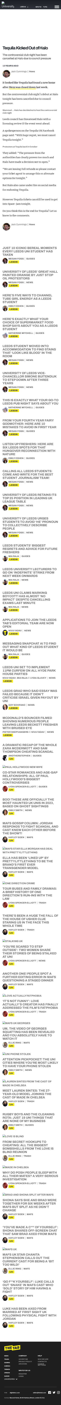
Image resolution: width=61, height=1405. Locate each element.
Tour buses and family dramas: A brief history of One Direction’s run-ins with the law (30, 893)
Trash (42, 903)
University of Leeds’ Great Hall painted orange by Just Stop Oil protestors (30, 275)
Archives (23, 1364)
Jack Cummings (19, 71)
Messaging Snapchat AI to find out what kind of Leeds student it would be (30, 647)
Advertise (23, 1359)
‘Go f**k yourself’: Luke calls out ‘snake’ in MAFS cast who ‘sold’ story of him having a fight (28, 1286)
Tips (45, 7)
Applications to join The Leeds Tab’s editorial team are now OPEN (29, 623)
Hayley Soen (16, 837)
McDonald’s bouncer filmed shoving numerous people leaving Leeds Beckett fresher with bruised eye (30, 723)
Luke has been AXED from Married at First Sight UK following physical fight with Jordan (29, 1313)
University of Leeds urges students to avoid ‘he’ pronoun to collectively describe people (30, 523)
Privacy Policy (25, 1361)
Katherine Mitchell (20, 333)
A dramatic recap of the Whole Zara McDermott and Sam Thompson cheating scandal (30, 748)
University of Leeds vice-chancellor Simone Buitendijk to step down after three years (29, 378)
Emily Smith (15, 810)
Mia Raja (13, 556)
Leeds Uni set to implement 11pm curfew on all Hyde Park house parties (29, 670)
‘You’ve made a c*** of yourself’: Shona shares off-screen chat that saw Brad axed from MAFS (30, 1230)
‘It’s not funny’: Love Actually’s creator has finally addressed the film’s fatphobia (30, 1004)
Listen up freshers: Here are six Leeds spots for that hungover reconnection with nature (29, 449)
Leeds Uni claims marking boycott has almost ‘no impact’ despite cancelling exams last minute (26, 598)
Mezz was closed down (22, 87)
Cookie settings (42, 1364)
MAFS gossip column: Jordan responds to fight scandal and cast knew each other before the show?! (30, 828)
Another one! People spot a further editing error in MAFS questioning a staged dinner (29, 977)
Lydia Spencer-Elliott (22, 786)
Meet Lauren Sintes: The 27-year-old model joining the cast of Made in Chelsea (27, 1094)
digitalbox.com (15, 1393)
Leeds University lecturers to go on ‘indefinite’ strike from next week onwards (30, 572)
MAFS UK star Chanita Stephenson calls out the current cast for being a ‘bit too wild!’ (28, 1259)
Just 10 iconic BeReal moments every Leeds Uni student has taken (30, 251)
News (32, 71)
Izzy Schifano (16, 705)
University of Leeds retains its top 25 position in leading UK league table (29, 498)
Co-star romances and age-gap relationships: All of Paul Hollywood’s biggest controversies (30, 777)
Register (23, 1374)
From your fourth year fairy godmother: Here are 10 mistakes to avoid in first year (29, 424)
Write (39, 7)
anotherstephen (19, 756)
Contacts (42, 1361)
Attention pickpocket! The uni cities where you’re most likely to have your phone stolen (30, 1063)
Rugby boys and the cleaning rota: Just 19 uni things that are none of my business (28, 1118)
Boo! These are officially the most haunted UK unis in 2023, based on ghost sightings (28, 803)
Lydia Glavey (38, 678)
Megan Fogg (16, 259)
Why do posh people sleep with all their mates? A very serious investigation (30, 1176)
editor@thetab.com (39, 1393)
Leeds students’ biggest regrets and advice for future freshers (30, 549)
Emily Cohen (16, 306)
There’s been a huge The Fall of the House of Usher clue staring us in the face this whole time (30, 920)
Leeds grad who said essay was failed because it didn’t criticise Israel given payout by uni (30, 696)
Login (21, 1376)
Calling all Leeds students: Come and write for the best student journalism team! (28, 474)
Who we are (43, 1359)
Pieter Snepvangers (15, 732)
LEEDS (13, 262)
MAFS (30, 837)
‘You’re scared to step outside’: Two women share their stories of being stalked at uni (29, 951)
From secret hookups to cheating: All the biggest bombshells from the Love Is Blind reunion (28, 1147)
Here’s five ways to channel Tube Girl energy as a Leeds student (27, 299)
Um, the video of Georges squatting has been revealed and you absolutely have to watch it (29, 1033)
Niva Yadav (15, 630)
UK (11, 759)
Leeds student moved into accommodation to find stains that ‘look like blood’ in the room (29, 351)
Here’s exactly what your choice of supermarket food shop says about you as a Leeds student (30, 324)
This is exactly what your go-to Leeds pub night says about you (30, 401)
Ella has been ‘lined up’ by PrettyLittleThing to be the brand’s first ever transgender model (28, 863)
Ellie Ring (14, 1043)
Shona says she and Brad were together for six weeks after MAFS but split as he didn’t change (30, 1205)
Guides (30, 259)
